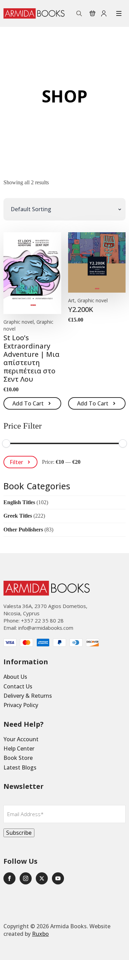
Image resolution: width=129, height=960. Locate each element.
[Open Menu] (119, 13)
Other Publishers (23, 529)
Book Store (18, 758)
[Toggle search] (79, 13)
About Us (15, 676)
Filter (16, 462)
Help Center (18, 748)
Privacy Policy (20, 705)
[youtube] (58, 878)
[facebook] (9, 878)
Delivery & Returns (27, 695)
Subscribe (19, 832)
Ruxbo (40, 934)
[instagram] (26, 878)
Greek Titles (17, 516)
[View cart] (92, 13)
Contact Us (17, 686)
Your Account (21, 739)
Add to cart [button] (28, 403)
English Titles (19, 502)
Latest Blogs (19, 767)
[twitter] (42, 878)
